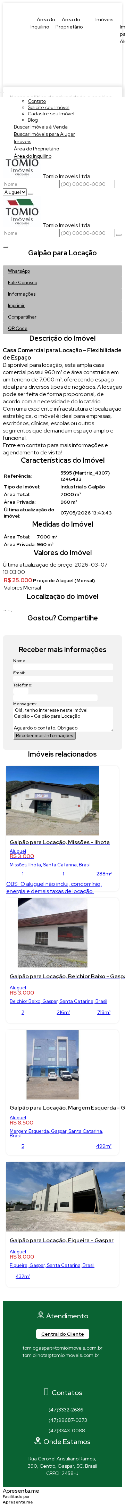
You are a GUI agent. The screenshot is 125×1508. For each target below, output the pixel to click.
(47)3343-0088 (67, 1430)
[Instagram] (63, 1382)
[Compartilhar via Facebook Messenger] (69, 630)
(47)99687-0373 (68, 1420)
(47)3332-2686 (66, 1410)
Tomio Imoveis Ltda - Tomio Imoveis (62, 6)
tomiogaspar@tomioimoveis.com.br (62, 1348)
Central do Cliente (62, 1334)
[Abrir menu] (2, 90)
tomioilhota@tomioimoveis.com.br (61, 1355)
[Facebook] (63, 1370)
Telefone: (22, 685)
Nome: (19, 661)
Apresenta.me (21, 1490)
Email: (19, 673)
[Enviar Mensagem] (119, 235)
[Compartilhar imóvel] (5, 247)
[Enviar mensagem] (30, 194)
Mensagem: (25, 704)
